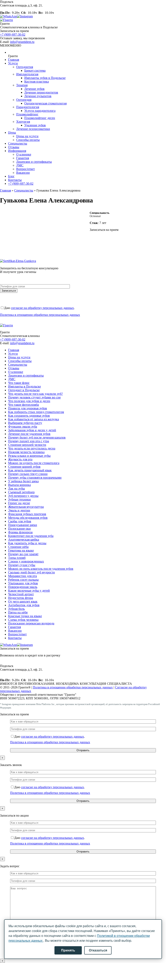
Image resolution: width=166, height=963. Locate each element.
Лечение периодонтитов (41, 92)
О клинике (23, 154)
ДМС (19, 165)
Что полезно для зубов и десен (29, 401)
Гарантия (22, 158)
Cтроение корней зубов (24, 466)
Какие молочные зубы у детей (29, 590)
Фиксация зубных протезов (27, 514)
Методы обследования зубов (28, 517)
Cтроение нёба (18, 547)
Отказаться (98, 950)
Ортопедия (23, 99)
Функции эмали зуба (22, 426)
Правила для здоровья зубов (27, 408)
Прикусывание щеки (22, 525)
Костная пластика (36, 81)
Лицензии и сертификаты (34, 161)
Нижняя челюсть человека (26, 452)
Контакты (15, 180)
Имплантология (27, 74)
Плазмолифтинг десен (39, 118)
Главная (13, 59)
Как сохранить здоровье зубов (29, 415)
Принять (68, 950)
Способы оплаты (28, 140)
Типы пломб (17, 557)
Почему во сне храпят (23, 554)
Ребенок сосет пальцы (23, 579)
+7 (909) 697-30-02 (12, 34)
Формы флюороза (20, 532)
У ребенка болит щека (23, 481)
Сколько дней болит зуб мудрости (31, 572)
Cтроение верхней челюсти (27, 444)
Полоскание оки (19, 528)
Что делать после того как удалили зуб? (35, 393)
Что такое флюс (19, 383)
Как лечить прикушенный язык (30, 470)
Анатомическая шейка (23, 539)
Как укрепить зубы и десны (27, 543)
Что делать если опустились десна (31, 448)
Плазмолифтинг (27, 114)
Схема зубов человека (23, 619)
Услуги (13, 63)
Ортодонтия (24, 67)
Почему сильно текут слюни (28, 474)
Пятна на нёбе (18, 612)
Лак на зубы (16, 488)
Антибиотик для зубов (23, 605)
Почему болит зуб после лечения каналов (37, 437)
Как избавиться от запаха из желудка (33, 419)
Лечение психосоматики (33, 129)
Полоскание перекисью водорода (31, 623)
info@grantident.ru (22, 42)
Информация (17, 150)
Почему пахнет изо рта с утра (28, 441)
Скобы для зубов (19, 521)
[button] (10, 45)
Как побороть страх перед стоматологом (36, 412)
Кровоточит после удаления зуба (30, 536)
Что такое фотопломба (23, 404)
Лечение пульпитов (37, 96)
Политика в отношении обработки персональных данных (40, 314)
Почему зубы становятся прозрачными (35, 477)
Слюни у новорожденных (26, 561)
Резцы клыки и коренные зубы (29, 455)
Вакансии (23, 172)
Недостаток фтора (20, 598)
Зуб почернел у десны (23, 495)
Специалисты (17, 143)
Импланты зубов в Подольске (45, 78)
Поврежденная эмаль (22, 587)
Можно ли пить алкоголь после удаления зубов (40, 568)
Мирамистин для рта (22, 576)
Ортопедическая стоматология (45, 103)
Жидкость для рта (20, 459)
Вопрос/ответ (25, 169)
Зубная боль (16, 608)
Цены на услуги (27, 136)
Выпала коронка (19, 485)
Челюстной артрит (21, 594)
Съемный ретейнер (21, 492)
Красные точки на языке (25, 616)
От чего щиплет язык (22, 601)
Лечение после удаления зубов (29, 434)
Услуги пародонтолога (39, 110)
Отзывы (13, 147)
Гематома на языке (21, 550)
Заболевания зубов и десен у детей (32, 430)
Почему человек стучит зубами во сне (34, 397)
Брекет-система (35, 70)
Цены (12, 132)
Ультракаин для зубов (23, 583)
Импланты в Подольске (24, 386)
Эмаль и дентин (19, 510)
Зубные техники (19, 499)
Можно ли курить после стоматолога (33, 463)
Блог (11, 176)
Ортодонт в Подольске (24, 390)
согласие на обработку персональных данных (42, 308)
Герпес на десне (19, 503)
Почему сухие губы (21, 565)
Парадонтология (27, 107)
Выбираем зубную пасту (25, 423)
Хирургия (23, 121)
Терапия (22, 85)
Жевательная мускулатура (26, 506)
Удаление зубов (35, 125)
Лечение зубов (34, 89)
